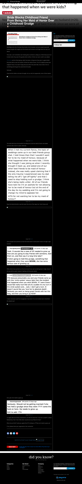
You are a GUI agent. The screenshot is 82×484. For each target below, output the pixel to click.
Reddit (31, 140)
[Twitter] (68, 1)
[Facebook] (65, 1)
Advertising (40, 466)
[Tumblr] (72, 1)
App (23, 468)
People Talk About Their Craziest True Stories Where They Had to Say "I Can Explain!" (34, 447)
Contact (39, 468)
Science (8, 468)
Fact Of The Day (15, 1)
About (39, 465)
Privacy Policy (40, 469)
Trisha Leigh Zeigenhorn (13, 26)
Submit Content (41, 471)
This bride (9, 60)
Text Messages (25, 469)
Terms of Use (40, 470)
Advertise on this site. (61, 480)
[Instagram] (70, 1)
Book (23, 466)
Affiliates (39, 472)
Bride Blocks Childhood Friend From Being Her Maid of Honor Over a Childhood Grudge (33, 37)
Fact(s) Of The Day (26, 465)
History (8, 469)
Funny (8, 466)
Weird (8, 465)
